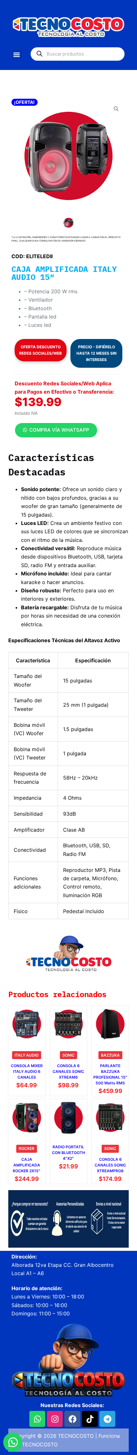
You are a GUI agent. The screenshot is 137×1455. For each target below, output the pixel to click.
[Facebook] (72, 1419)
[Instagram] (55, 1419)
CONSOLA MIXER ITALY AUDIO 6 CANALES (27, 1071)
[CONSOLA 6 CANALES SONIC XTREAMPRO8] (110, 1117)
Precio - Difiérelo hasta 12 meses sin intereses (96, 353)
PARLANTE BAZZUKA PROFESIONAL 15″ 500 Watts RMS (110, 1074)
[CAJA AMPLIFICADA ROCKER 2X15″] (26, 1117)
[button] (16, 55)
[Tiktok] (90, 1419)
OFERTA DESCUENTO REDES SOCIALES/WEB (40, 350)
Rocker (26, 1148)
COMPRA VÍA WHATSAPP (59, 430)
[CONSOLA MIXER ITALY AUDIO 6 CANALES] (26, 1024)
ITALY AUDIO (27, 1055)
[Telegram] (107, 1419)
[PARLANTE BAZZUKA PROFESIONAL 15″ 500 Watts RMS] (110, 1024)
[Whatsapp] (37, 1419)
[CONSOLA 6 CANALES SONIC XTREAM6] (68, 1024)
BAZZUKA (110, 1055)
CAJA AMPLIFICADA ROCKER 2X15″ (26, 1165)
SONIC (68, 1055)
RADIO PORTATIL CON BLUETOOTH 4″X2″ (68, 1152)
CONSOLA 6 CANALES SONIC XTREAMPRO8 (110, 1165)
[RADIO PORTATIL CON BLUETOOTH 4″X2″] (68, 1117)
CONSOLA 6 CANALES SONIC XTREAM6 (68, 1071)
